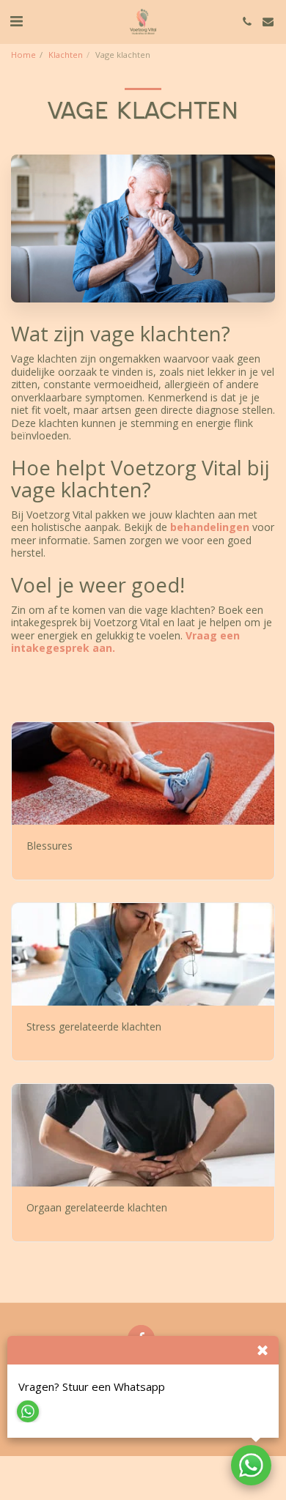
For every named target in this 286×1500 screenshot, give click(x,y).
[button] (16, 21)
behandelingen (211, 527)
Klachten (65, 54)
